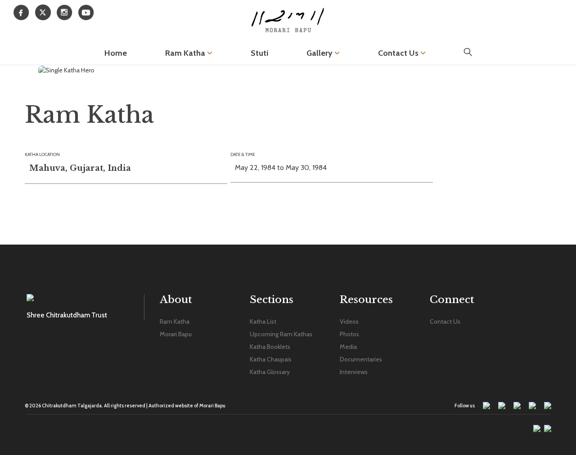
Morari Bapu (176, 334)
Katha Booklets (270, 347)
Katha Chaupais (271, 359)
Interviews (354, 372)
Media (348, 347)
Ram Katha (186, 53)
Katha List (263, 321)
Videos (349, 321)
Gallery (320, 53)
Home (115, 53)
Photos (349, 334)
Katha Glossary (270, 372)
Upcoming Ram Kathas (281, 334)
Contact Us (399, 53)
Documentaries (361, 359)
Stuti (259, 53)
